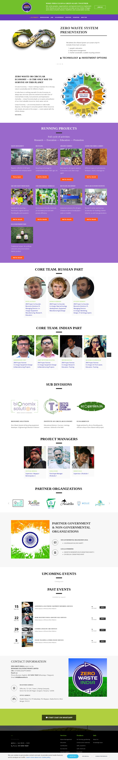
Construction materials (83, 742)
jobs (52, 17)
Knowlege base (44, 17)
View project (17, 177)
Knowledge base (98, 742)
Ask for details (42, 177)
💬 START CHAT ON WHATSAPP (59, 717)
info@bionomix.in (33, 292)
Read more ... (18, 115)
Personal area (15, 739)
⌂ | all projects (33, 17)
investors (68, 17)
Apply (102, 607)
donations (76, 17)
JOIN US (100, 7)
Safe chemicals (81, 748)
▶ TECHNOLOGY (69, 57)
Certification (63, 745)
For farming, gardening (83, 739)
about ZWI (84, 17)
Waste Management (66, 739)
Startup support (65, 752)
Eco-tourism (63, 748)
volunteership (59, 17)
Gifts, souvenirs (81, 745)
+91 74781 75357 (33, 675)
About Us (95, 739)
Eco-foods (79, 752)
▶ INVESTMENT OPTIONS (93, 57)
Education (63, 742)
